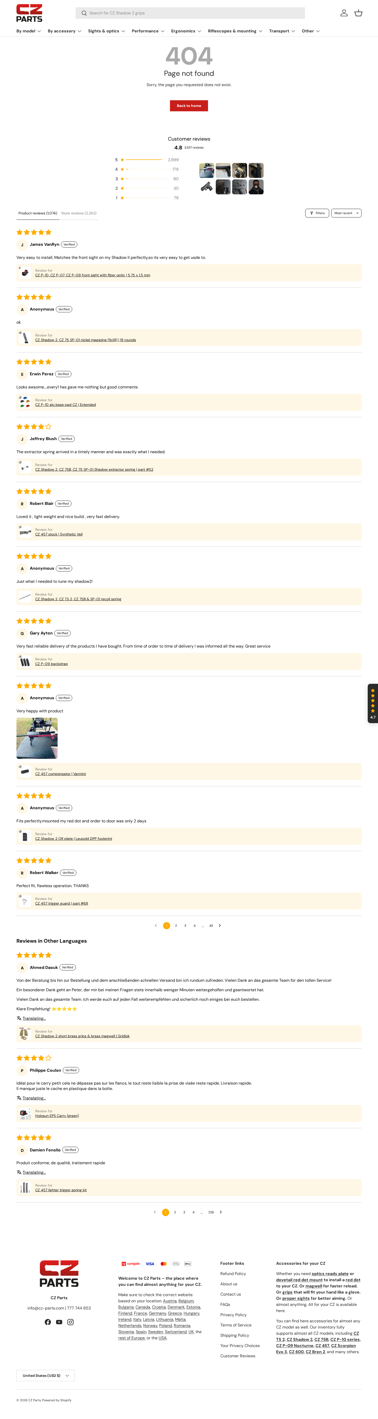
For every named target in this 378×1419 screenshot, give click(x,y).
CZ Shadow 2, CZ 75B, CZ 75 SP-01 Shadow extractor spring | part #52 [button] (94, 469)
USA (163, 1338)
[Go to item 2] (223, 170)
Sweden (155, 1331)
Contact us (230, 1294)
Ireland (124, 1319)
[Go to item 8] (256, 186)
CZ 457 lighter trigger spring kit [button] (61, 1190)
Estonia (193, 1307)
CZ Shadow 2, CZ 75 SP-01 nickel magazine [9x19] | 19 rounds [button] (85, 340)
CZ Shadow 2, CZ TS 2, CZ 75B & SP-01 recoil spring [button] (78, 599)
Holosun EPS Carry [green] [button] (57, 1115)
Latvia (148, 1319)
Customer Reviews (237, 1356)
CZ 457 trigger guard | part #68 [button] (61, 903)
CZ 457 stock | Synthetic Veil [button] (59, 534)
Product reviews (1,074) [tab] (38, 213)
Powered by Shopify (56, 1400)
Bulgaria (126, 1307)
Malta (180, 1319)
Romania (182, 1325)
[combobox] (190, 13)
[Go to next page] (221, 925)
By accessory (62, 31)
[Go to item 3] (239, 170)
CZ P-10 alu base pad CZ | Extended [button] (65, 404)
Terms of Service (235, 1325)
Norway (150, 1325)
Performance (145, 31)
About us (228, 1284)
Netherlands (129, 1325)
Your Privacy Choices (240, 1345)
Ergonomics (183, 31)
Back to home (189, 105)
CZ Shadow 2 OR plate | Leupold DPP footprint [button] (73, 838)
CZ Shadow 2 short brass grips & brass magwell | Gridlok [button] (82, 1036)
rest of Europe (131, 1338)
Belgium (186, 1301)
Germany (157, 1313)
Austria (170, 1301)
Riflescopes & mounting (232, 31)
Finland (125, 1313)
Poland (165, 1325)
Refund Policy (233, 1273)
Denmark (176, 1307)
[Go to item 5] (206, 186)
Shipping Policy (234, 1335)
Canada (143, 1307)
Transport (279, 31)
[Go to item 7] (239, 186)
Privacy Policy (233, 1314)
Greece (175, 1313)
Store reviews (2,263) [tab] (78, 213)
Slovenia (126, 1331)
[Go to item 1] (206, 170)
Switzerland (176, 1331)
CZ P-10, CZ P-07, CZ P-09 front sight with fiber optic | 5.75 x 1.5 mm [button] (92, 275)
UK (191, 1331)
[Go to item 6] (223, 186)
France (140, 1313)
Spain (141, 1331)
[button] (358, 13)
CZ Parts (34, 1400)
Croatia (159, 1307)
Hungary (191, 1313)
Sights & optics (103, 31)
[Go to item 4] (256, 170)
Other (308, 31)
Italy (137, 1319)
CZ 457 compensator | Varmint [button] (60, 773)
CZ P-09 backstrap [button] (51, 663)
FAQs (225, 1304)
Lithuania (164, 1319)
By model (25, 31)
